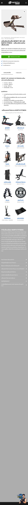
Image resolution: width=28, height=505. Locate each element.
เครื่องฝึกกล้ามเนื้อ (7, 37)
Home (2, 37)
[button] (24, 11)
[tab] (7, 72)
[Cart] (26, 3)
